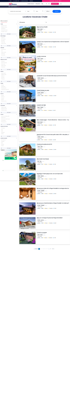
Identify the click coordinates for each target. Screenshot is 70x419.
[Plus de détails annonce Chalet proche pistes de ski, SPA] (27, 150)
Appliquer (8, 45)
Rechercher (56, 11)
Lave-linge (3, 40)
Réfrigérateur (3, 28)
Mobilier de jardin (4, 74)
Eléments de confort (4, 59)
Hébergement (38, 3)
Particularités (3, 105)
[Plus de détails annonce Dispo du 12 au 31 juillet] (27, 32)
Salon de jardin (4, 73)
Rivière (3, 133)
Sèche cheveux (4, 43)
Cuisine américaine (4, 62)
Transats (3, 77)
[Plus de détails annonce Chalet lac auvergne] (27, 238)
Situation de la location (4, 126)
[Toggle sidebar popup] (60, 3)
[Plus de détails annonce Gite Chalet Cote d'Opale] (27, 164)
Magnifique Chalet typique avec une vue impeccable (50, 173)
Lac (2, 129)
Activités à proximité (4, 138)
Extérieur (2, 71)
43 (50, 248)
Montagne (3, 132)
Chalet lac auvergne (42, 232)
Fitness (3, 95)
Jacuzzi (3, 98)
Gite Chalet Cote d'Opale (43, 159)
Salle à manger (4, 65)
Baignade (3, 141)
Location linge (4, 120)
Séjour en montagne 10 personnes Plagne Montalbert (49, 217)
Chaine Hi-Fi (3, 53)
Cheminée (3, 61)
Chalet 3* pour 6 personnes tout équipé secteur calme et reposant (53, 41)
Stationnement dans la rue (5, 89)
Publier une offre (54, 3)
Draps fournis (3, 117)
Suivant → (53, 248)
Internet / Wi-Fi (4, 49)
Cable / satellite (4, 52)
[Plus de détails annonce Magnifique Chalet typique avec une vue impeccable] (27, 179)
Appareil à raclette (4, 25)
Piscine (3, 99)
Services (2, 114)
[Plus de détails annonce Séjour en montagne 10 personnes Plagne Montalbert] (27, 223)
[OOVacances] (13, 3)
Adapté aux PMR (4, 107)
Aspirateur (3, 37)
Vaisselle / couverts (4, 31)
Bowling (3, 144)
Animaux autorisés (4, 108)
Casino (3, 145)
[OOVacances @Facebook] (59, 1)
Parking (2, 83)
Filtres (48, 11)
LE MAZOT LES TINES (41, 105)
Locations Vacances (30, 3)
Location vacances (41, 56)
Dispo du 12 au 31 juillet (42, 27)
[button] (49, 4)
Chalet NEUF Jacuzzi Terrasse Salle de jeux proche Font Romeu (52, 75)
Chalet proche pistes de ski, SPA (44, 144)
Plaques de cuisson (4, 27)
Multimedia (2, 47)
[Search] (46, 4)
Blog (42, 3)
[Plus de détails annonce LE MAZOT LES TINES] (27, 110)
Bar (2, 142)
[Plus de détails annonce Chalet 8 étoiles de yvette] (27, 96)
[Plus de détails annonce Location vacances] (27, 64)
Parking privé (3, 86)
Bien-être (2, 93)
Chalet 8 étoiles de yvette (43, 90)
